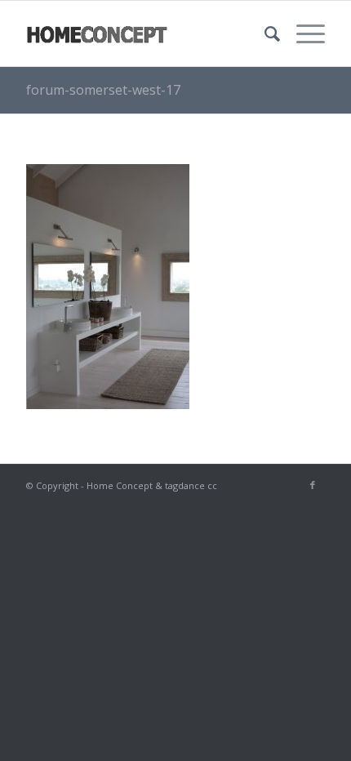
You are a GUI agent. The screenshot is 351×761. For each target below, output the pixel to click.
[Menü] (302, 33)
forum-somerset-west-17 (103, 90)
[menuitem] (264, 33)
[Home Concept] (145, 33)
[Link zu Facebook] (312, 485)
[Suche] (264, 33)
